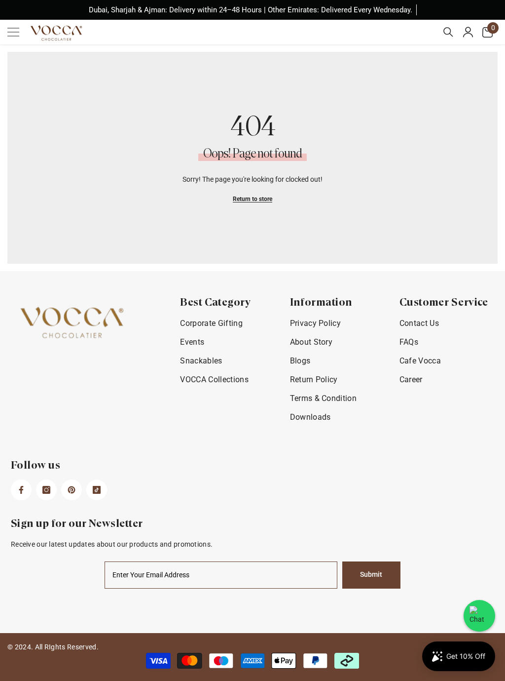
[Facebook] (21, 490)
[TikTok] (96, 490)
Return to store (252, 199)
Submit (371, 574)
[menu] (13, 32)
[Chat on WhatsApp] (479, 616)
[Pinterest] (71, 490)
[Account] (468, 32)
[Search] (448, 32)
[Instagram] (46, 490)
